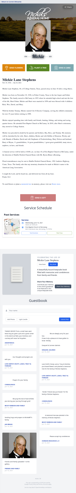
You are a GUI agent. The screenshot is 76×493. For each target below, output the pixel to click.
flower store (56, 184)
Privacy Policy (32, 484)
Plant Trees (60, 233)
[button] (12, 225)
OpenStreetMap (40, 487)
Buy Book (53, 264)
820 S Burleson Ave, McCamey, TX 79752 (38, 229)
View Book (42, 264)
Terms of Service (43, 484)
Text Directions (34, 233)
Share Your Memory (63, 286)
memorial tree (26, 184)
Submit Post (65, 319)
